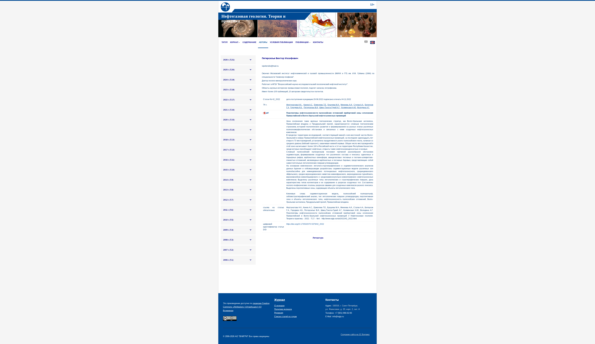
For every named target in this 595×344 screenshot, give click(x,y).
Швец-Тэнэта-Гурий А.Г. (329, 107)
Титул (224, 42)
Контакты (318, 42)
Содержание (249, 42)
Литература (318, 238)
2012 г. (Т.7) (228, 200)
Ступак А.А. (359, 105)
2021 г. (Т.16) (228, 110)
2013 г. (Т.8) (228, 190)
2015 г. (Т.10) (228, 170)
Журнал (234, 42)
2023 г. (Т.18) (228, 90)
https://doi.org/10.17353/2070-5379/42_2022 (305, 224)
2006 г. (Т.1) (228, 260)
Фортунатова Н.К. (294, 105)
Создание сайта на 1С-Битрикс (355, 334)
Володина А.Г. (363, 107)
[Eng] (372, 42)
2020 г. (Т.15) (228, 120)
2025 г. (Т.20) (228, 70)
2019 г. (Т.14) (228, 130)
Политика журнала (283, 309)
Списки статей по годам (285, 316)
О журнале (279, 305)
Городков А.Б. (296, 107)
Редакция (278, 313)
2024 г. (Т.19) (228, 80)
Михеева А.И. (347, 105)
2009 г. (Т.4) (228, 230)
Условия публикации (281, 42)
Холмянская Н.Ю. (348, 107)
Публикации (302, 42)
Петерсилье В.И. (311, 107)
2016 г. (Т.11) (228, 160)
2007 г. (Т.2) (228, 250)
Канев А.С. (308, 105)
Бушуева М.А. (334, 105)
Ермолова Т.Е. (320, 105)
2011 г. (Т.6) (228, 210)
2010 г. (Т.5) (228, 220)
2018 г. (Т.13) (228, 140)
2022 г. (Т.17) (228, 100)
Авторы (263, 42)
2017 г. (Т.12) (228, 150)
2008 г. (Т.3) (228, 240)
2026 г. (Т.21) (228, 60)
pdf (267, 113)
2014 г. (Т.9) (228, 180)
